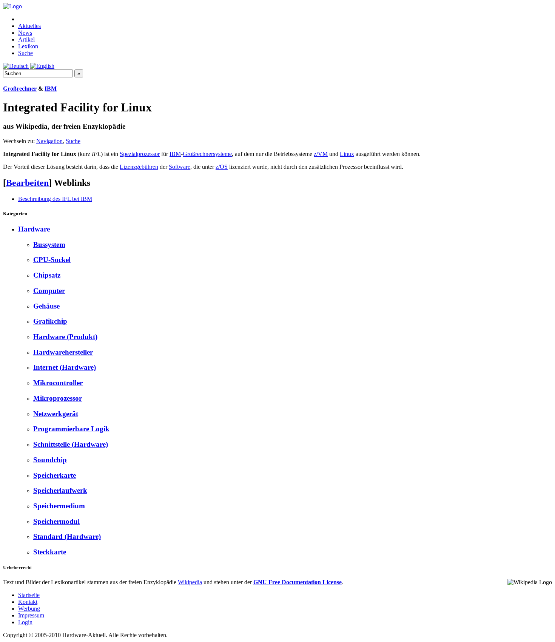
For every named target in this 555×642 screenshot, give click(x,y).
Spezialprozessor (140, 154)
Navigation (49, 141)
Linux (347, 154)
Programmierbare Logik (71, 429)
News (25, 32)
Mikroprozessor (57, 398)
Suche (25, 53)
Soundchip (50, 460)
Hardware (34, 229)
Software (179, 167)
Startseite (29, 595)
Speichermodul (56, 521)
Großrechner (20, 88)
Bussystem (49, 244)
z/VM (321, 154)
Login (25, 622)
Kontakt (27, 602)
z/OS (222, 167)
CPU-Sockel (52, 260)
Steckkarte (49, 552)
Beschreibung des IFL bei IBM (55, 199)
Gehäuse (46, 306)
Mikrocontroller (58, 383)
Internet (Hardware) (64, 367)
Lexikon (28, 46)
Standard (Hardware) (67, 536)
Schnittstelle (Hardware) (70, 444)
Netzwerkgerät (55, 414)
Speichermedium (59, 506)
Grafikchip (50, 321)
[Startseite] (12, 6)
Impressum (31, 615)
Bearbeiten (27, 183)
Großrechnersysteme (207, 154)
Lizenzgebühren (139, 167)
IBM (51, 88)
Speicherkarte (54, 475)
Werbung (29, 608)
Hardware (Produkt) (65, 337)
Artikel (26, 39)
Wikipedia (190, 582)
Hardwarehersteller (63, 352)
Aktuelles (29, 26)
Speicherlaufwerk (60, 490)
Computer (49, 291)
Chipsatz (46, 275)
